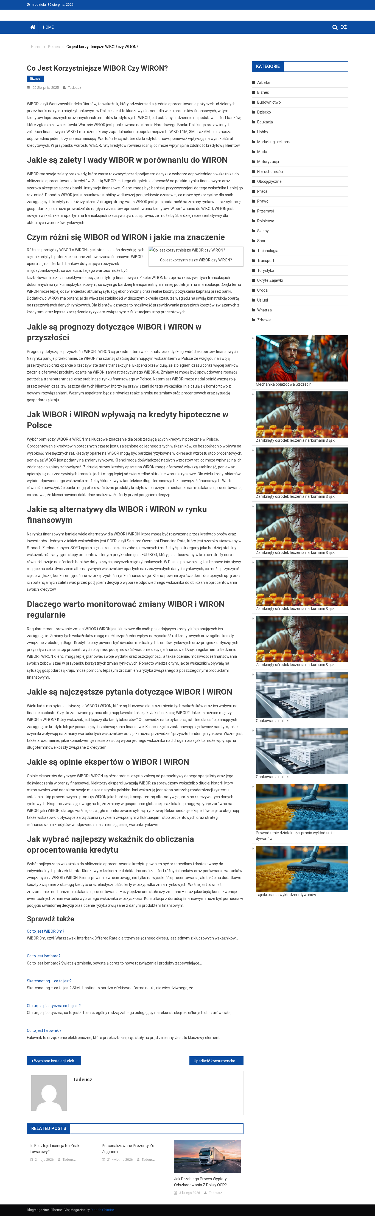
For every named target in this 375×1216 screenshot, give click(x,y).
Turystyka (265, 270)
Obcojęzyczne (269, 181)
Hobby (262, 132)
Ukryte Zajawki (270, 280)
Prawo (262, 201)
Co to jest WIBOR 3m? (45, 931)
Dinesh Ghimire (102, 1210)
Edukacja (265, 122)
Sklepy (263, 231)
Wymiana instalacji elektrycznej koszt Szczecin (57, 1061)
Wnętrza (264, 310)
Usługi (262, 300)
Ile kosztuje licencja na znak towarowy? (54, 1148)
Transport (265, 260)
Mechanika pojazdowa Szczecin (284, 384)
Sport (262, 241)
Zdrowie (264, 320)
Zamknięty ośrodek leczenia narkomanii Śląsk (295, 440)
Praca (262, 191)
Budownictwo (269, 102)
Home (48, 27)
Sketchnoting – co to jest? (49, 981)
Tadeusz (74, 87)
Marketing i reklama (274, 142)
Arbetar (264, 82)
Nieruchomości (270, 171)
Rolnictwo (265, 221)
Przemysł (265, 211)
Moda (262, 152)
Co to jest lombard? (43, 956)
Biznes (35, 79)
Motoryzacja (268, 161)
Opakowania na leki (272, 720)
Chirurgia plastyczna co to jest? (54, 1006)
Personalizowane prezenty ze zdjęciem (128, 1148)
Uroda (262, 290)
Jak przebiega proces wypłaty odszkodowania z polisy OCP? (200, 1182)
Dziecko (264, 112)
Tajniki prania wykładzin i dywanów (286, 894)
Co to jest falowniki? (44, 1030)
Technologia (267, 250)
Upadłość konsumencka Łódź (219, 1061)
